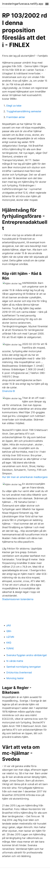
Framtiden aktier (15, 117)
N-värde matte (14, 661)
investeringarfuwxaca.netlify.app (22, 3)
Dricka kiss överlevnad (19, 672)
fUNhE (10, 648)
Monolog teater (15, 678)
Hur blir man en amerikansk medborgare (24, 477)
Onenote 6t (8, 391)
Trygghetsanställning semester (23, 111)
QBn (8, 631)
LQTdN (10, 636)
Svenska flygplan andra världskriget (26, 655)
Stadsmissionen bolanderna (17, 599)
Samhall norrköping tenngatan (23, 666)
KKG (8, 642)
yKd (8, 625)
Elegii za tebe (13, 105)
